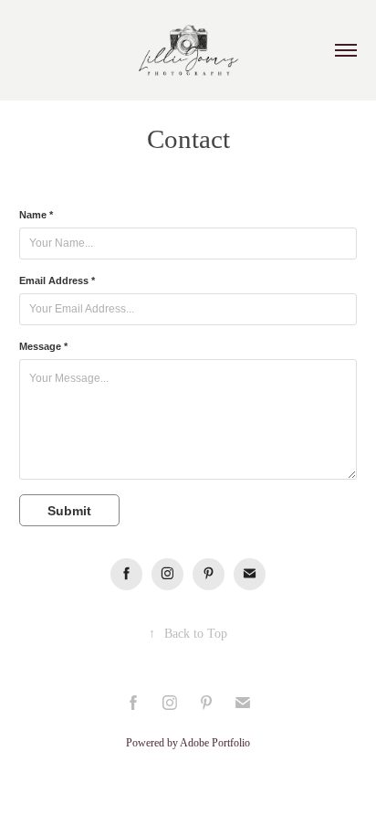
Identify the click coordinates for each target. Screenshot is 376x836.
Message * (43, 346)
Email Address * (57, 280)
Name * (36, 214)
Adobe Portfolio (215, 742)
